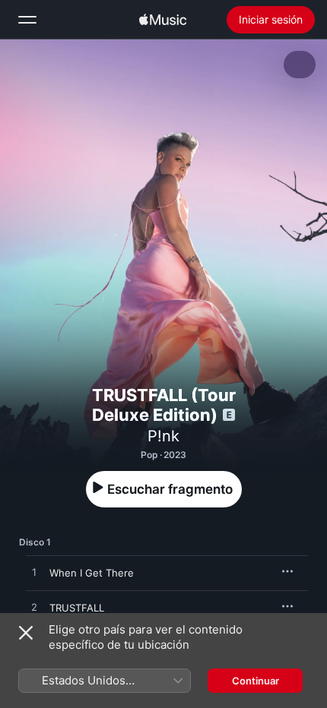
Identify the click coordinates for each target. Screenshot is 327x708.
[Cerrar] (26, 633)
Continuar (255, 681)
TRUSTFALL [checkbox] (76, 608)
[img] (162, 20)
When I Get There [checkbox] (91, 573)
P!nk (163, 436)
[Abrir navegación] (27, 19)
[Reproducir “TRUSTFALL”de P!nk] (34, 608)
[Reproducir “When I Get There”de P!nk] (34, 573)
